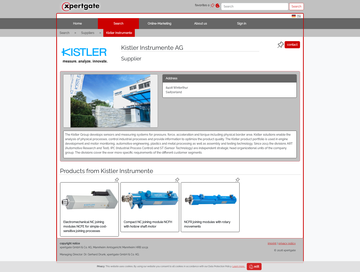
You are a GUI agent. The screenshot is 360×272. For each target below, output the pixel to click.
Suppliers (87, 33)
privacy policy (287, 243)
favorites (202, 5)
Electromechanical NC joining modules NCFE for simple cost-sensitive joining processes (85, 226)
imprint (272, 243)
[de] (294, 16)
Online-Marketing (159, 23)
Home (77, 23)
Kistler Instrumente (119, 33)
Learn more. (238, 266)
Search (118, 23)
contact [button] (292, 44)
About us (200, 23)
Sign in (241, 23)
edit (256, 266)
